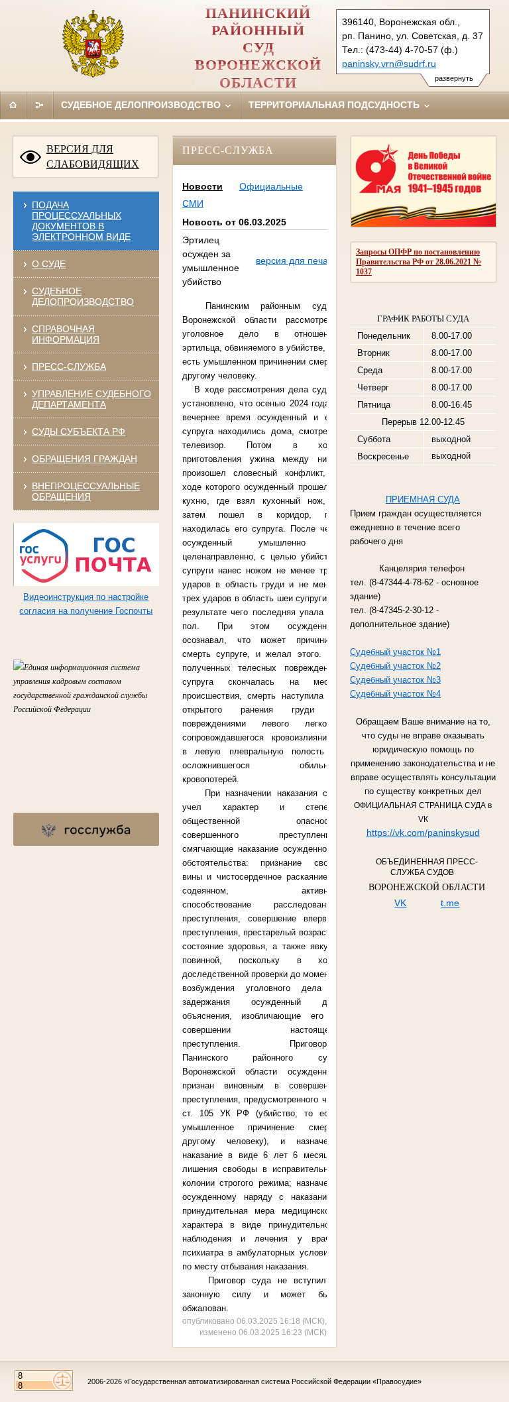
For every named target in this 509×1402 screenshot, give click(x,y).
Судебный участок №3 (395, 680)
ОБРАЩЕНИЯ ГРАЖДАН (84, 458)
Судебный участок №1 (395, 652)
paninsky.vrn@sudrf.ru (389, 63)
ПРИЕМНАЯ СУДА (423, 499)
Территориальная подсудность (335, 104)
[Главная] (13, 104)
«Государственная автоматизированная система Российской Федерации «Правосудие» (273, 1381)
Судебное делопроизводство (142, 104)
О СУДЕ (49, 264)
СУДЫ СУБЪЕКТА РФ (78, 431)
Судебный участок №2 (395, 666)
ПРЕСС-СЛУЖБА (69, 366)
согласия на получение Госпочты (85, 611)
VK (400, 903)
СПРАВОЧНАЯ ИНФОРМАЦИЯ (65, 334)
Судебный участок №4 (395, 694)
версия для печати (296, 260)
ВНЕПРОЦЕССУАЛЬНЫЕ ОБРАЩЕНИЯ (86, 491)
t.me (450, 903)
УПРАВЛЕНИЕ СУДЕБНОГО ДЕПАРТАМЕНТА (91, 399)
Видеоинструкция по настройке (85, 597)
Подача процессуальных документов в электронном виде (81, 221)
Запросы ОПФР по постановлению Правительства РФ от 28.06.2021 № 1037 (418, 261)
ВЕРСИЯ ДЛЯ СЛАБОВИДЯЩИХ (92, 156)
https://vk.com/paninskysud (423, 832)
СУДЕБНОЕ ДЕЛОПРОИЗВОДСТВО (83, 296)
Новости (202, 186)
